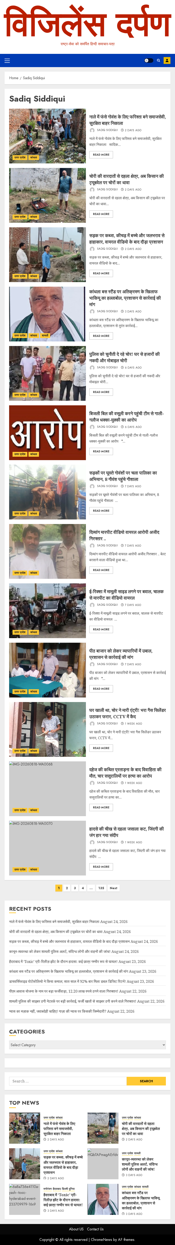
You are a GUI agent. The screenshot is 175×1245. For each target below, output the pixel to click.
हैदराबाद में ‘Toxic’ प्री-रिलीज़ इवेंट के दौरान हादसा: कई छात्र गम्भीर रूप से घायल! (63, 961)
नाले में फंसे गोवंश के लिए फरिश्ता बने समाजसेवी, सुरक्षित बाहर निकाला (54, 921)
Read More (101, 155)
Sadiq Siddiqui (107, 130)
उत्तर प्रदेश (20, 157)
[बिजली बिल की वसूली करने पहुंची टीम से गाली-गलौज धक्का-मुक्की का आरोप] (47, 432)
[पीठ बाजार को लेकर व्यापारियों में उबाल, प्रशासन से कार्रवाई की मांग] (47, 670)
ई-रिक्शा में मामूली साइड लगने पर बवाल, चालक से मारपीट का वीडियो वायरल (126, 594)
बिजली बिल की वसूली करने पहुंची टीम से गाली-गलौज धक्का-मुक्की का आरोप (126, 416)
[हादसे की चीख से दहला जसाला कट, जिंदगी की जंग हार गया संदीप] (47, 848)
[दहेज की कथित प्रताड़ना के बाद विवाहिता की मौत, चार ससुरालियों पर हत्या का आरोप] (47, 788)
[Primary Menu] (7, 60)
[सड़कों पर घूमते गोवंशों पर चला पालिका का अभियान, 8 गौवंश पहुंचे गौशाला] (47, 492)
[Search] (158, 60)
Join (167, 60)
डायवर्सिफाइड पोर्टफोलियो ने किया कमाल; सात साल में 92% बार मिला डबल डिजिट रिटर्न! (67, 981)
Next (113, 888)
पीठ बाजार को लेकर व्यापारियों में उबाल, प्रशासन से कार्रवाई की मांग (120, 654)
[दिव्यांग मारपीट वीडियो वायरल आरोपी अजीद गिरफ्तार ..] (47, 551)
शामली (45, 335)
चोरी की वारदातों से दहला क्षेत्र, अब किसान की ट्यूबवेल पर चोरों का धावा (126, 179)
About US (76, 1229)
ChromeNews (101, 1239)
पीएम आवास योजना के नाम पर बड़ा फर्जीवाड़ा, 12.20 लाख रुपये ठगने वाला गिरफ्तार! (63, 991)
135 (101, 888)
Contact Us (95, 1229)
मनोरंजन (48, 1189)
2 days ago (133, 130)
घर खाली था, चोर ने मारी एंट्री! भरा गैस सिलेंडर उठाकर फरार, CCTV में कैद (127, 713)
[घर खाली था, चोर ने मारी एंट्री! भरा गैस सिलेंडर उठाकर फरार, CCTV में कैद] (47, 729)
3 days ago (133, 312)
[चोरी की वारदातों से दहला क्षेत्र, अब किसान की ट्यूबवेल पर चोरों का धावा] (47, 195)
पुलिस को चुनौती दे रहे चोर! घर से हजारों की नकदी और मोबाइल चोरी (124, 357)
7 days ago (133, 486)
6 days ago (133, 368)
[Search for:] (68, 1081)
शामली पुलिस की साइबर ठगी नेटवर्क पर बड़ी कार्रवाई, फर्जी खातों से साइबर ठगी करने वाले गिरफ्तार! (72, 1001)
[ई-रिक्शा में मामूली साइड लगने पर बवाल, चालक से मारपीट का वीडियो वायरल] (47, 610)
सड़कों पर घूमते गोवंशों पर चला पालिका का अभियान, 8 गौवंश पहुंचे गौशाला (123, 476)
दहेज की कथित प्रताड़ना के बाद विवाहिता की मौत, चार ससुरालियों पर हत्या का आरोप (125, 772)
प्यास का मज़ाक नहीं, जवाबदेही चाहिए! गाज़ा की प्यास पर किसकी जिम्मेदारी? (57, 1011)
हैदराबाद (57, 1189)
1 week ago (133, 724)
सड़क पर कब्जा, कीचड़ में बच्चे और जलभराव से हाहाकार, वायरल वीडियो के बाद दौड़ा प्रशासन (127, 238)
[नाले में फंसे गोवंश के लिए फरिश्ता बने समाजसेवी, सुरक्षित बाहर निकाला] (47, 136)
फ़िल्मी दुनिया (68, 1189)
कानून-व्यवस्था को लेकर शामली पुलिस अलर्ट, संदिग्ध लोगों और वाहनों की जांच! (60, 951)
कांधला (33, 157)
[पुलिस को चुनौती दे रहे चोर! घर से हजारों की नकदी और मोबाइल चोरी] (47, 373)
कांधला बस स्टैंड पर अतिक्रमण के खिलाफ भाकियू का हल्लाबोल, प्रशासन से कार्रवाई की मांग (125, 297)
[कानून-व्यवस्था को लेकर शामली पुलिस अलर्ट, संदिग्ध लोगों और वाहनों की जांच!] (103, 1163)
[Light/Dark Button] (148, 60)
